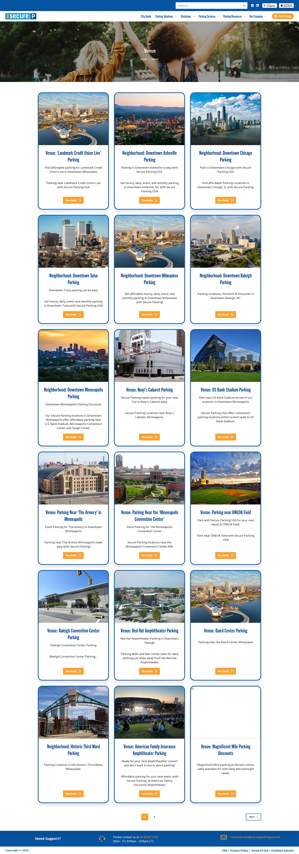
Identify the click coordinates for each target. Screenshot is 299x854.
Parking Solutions (164, 16)
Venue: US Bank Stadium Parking (226, 389)
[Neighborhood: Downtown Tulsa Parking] (73, 241)
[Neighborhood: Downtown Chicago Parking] (225, 119)
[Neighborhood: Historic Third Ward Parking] (73, 712)
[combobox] (208, 5)
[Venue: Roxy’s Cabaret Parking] (149, 356)
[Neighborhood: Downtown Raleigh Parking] (225, 241)
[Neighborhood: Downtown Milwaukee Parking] (149, 241)
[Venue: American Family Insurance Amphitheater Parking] (149, 712)
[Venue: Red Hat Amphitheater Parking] (149, 597)
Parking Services (207, 16)
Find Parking (285, 16)
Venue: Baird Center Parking (225, 630)
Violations (186, 16)
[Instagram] (252, 5)
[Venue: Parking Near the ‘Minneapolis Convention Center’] (149, 478)
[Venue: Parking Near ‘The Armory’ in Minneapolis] (73, 478)
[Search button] (244, 5)
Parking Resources (232, 16)
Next (252, 816)
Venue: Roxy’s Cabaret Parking (149, 389)
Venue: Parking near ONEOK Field (225, 512)
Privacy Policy (239, 850)
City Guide (146, 16)
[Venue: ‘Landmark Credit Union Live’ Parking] (73, 119)
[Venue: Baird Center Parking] (225, 597)
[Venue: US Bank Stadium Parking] (225, 356)
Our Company (256, 16)
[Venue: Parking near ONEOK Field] (225, 478)
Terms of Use (259, 850)
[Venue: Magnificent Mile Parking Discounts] (225, 712)
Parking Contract (282, 850)
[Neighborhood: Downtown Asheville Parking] (149, 119)
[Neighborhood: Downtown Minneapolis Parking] (73, 356)
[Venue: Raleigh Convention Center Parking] (73, 597)
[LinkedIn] (257, 5)
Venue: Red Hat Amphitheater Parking (149, 630)
